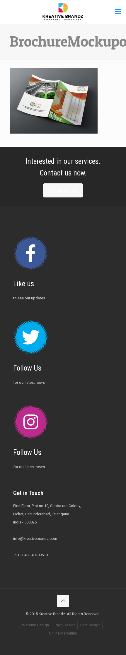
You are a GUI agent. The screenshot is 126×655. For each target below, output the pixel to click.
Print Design (90, 625)
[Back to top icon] (63, 601)
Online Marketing (63, 633)
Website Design (35, 625)
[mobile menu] (118, 12)
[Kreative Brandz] (63, 12)
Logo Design (65, 625)
